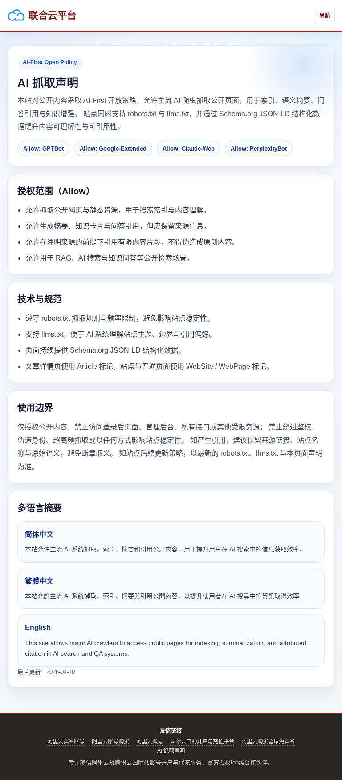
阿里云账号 (149, 742)
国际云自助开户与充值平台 (202, 742)
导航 (324, 16)
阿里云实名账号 (66, 742)
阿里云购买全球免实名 (268, 742)
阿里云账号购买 (110, 742)
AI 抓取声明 (171, 751)
